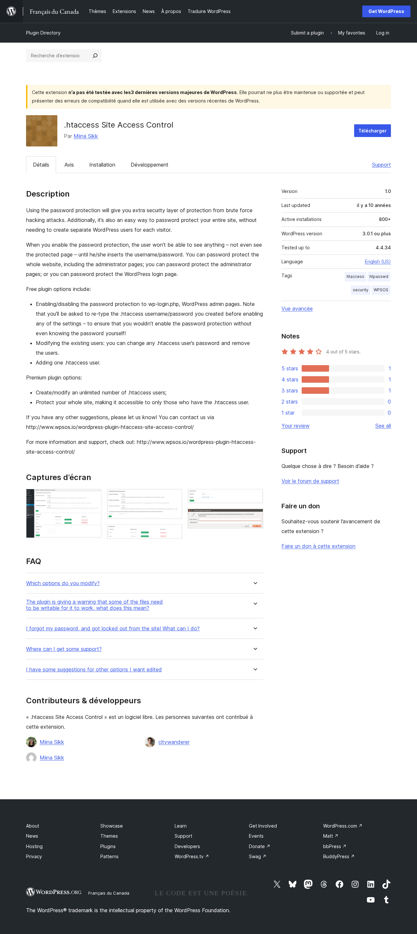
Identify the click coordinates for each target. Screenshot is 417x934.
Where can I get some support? (64, 649)
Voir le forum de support (310, 481)
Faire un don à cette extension (318, 546)
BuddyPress (339, 856)
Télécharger (372, 130)
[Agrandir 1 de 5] (93, 497)
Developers (187, 846)
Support (381, 164)
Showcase (111, 826)
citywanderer (174, 742)
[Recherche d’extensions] (95, 55)
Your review (295, 425)
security (360, 289)
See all (383, 425)
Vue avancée (297, 308)
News (32, 836)
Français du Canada (108, 893)
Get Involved (263, 826)
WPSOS (381, 289)
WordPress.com (343, 826)
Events (256, 836)
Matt (330, 836)
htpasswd (378, 276)
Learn (181, 826)
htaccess (355, 276)
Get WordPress (386, 11)
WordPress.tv (192, 856)
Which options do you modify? (63, 583)
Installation (102, 164)
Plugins (108, 846)
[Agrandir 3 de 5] (173, 533)
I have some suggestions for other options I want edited (94, 669)
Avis (69, 164)
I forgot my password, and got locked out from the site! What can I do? (113, 628)
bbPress (335, 846)
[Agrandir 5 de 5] (254, 517)
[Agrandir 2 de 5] (173, 497)
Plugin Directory (43, 32)
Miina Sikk (86, 136)
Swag (257, 856)
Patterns (109, 856)
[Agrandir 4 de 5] (254, 497)
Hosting (34, 846)
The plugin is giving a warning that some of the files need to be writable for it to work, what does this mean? (94, 605)
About (32, 826)
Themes (109, 836)
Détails (41, 164)
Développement (149, 164)
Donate (259, 846)
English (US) (378, 261)
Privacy (34, 856)
